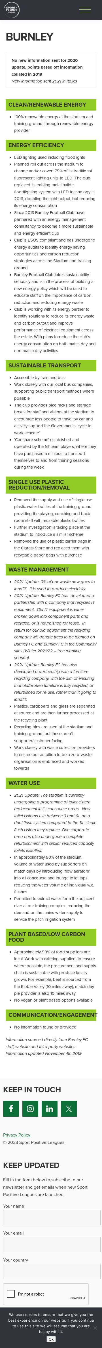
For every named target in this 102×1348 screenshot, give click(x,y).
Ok (51, 1339)
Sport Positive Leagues (11, 9)
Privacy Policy (16, 1135)
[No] (95, 1328)
